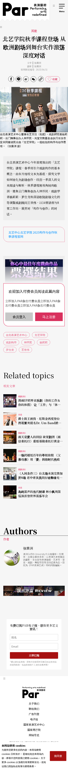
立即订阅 (34, 655)
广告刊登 (34, 714)
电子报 (34, 719)
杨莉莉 (44, 342)
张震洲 (37, 62)
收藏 (54, 79)
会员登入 (19, 316)
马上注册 (48, 316)
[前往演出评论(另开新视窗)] (34, 591)
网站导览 (34, 735)
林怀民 (28, 342)
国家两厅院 (34, 730)
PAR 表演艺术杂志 (34, 692)
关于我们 (34, 703)
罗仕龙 (10, 350)
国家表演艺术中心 (34, 724)
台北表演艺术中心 (16, 335)
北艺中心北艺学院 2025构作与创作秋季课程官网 (32, 234)
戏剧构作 (11, 342)
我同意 (58, 756)
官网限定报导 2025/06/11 (34, 69)
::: (54, 5)
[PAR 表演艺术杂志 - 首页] (25, 10)
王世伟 (25, 350)
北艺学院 (40, 335)
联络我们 (34, 709)
